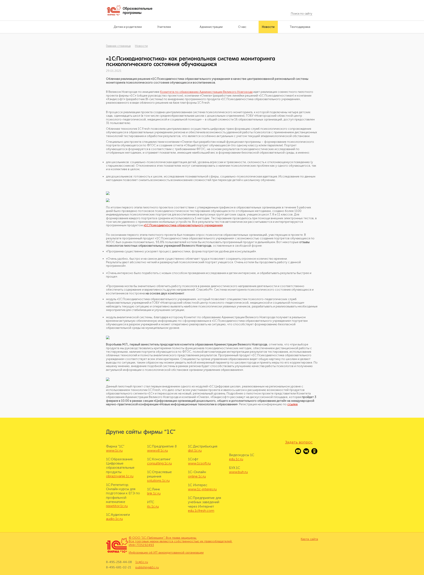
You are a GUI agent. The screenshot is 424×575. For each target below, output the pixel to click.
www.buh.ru (238, 472)
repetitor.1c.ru (117, 506)
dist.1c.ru (195, 450)
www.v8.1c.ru (157, 450)
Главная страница (118, 46)
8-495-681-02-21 (118, 567)
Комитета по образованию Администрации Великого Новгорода (206, 92)
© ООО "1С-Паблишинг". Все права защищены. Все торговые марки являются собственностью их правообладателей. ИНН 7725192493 (180, 541)
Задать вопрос (299, 442)
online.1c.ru (197, 476)
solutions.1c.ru (158, 480)
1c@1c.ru (141, 562)
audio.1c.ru (114, 519)
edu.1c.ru (236, 459)
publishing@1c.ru (147, 567)
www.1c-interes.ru (202, 489)
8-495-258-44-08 (119, 562)
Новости (141, 46)
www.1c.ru (114, 450)
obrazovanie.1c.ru (119, 476)
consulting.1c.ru (159, 463)
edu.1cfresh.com (201, 510)
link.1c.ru (154, 493)
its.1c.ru (153, 506)
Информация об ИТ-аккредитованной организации (166, 552)
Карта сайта (309, 539)
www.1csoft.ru (199, 463)
